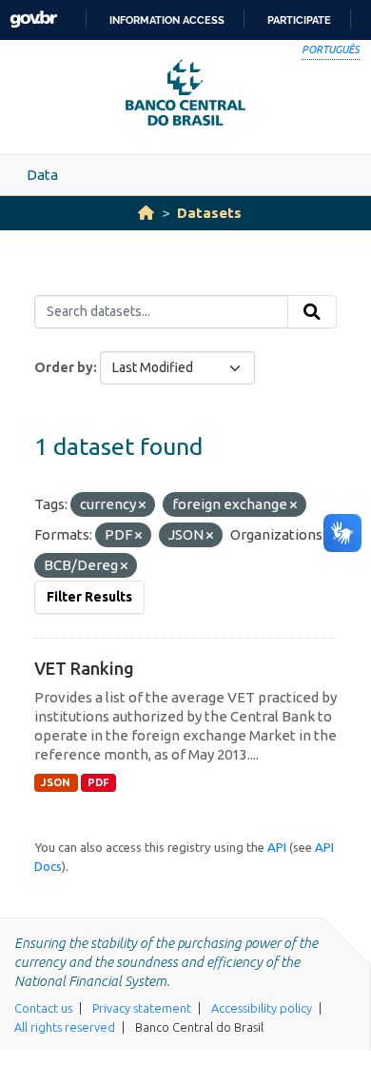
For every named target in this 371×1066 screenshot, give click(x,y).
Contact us (43, 1008)
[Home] (146, 213)
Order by (63, 367)
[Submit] (312, 312)
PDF (98, 782)
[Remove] (142, 505)
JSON (55, 782)
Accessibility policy (261, 1008)
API (276, 847)
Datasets (209, 213)
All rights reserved (64, 1027)
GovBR (33, 19)
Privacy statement (141, 1008)
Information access (167, 20)
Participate (299, 20)
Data (42, 175)
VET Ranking (84, 668)
